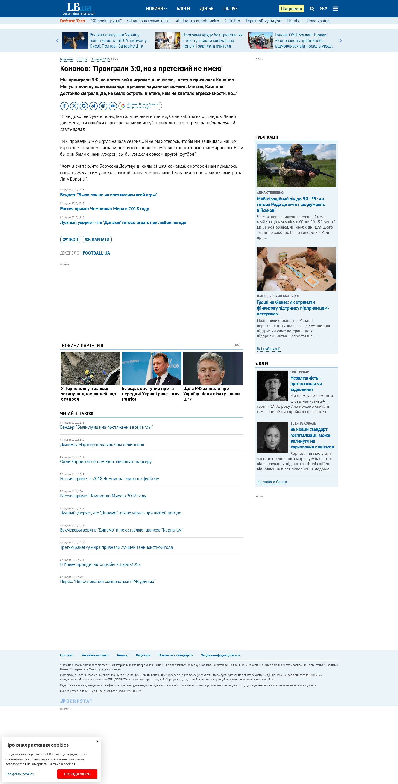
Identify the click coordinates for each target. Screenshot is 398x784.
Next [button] (341, 40)
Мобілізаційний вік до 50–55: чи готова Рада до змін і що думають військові (291, 204)
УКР (323, 8)
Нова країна (318, 21)
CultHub (232, 21)
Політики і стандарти (175, 655)
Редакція (143, 655)
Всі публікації (269, 348)
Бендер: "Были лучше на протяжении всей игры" (109, 195)
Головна (66, 59)
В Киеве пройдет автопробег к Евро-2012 (100, 564)
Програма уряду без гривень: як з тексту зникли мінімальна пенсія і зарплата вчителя (212, 40)
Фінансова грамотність (148, 21)
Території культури (263, 21)
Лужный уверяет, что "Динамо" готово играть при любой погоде (123, 222)
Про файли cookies (19, 774)
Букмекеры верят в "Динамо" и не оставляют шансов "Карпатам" (121, 530)
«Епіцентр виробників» (197, 21)
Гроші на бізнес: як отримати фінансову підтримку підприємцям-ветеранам (293, 308)
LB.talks (294, 21)
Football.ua (96, 253)
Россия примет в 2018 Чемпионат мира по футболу (109, 478)
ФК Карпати (97, 239)
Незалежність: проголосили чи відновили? (306, 383)
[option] (106, 40)
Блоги (183, 8)
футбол (70, 239)
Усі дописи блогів (272, 481)
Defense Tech (72, 21)
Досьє (207, 8)
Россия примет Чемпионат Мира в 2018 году (104, 208)
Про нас (66, 655)
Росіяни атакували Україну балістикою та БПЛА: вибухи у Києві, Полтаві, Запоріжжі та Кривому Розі (118, 43)
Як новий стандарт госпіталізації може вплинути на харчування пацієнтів (312, 438)
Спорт (82, 59)
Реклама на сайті (95, 655)
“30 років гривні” (106, 21)
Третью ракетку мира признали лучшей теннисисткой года (116, 547)
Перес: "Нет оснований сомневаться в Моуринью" (107, 581)
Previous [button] (57, 40)
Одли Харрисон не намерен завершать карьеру (106, 461)
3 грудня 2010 (100, 59)
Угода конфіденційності (220, 655)
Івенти (122, 655)
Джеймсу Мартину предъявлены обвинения (102, 444)
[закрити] (97, 741)
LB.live (230, 8)
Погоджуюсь (77, 774)
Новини (154, 8)
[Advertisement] (151, 299)
